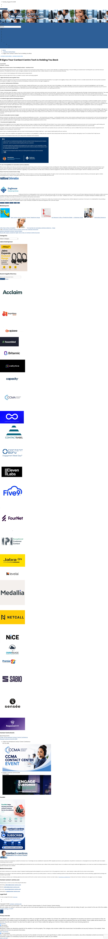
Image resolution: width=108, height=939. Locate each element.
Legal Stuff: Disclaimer (16, 46)
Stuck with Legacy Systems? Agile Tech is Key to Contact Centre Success (20, 232)
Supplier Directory (7, 33)
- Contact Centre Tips (17, 56)
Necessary (4, 925)
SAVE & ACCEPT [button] (4, 938)
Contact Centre (13, 229)
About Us (7, 42)
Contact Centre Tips (22, 229)
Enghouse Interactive (33, 229)
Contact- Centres (4, 65)
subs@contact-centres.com (13, 891)
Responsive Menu (3, 8)
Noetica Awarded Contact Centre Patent (11, 231)
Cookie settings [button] (4, 909)
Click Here (15, 897)
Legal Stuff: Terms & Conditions (16, 44)
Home (4, 31)
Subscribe (5, 39)
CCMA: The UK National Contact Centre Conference (14, 737)
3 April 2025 (3, 63)
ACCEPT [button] (11, 909)
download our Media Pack (64, 877)
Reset (6, 279)
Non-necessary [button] (4, 931)
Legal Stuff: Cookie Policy (16, 47)
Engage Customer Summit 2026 (8, 739)
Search (2, 25)
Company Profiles (7, 34)
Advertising (5, 38)
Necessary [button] (3, 923)
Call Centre (5, 229)
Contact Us (5, 41)
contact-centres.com (16, 904)
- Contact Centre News (6, 56)
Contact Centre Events (8, 36)
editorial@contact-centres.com (13, 884)
